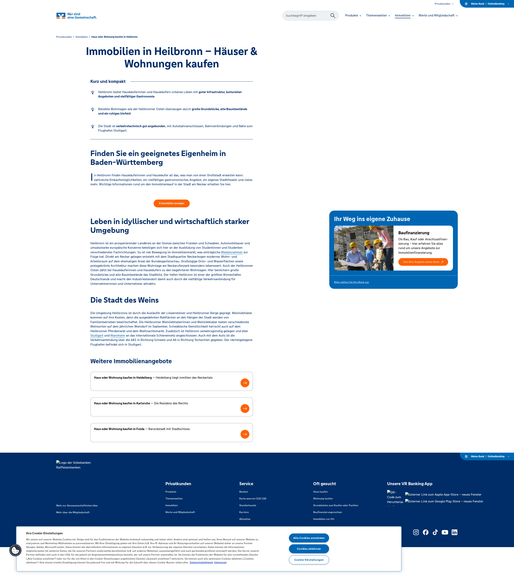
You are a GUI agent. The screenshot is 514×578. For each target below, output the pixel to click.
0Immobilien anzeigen (171, 203)
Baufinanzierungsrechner (327, 512)
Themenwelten (174, 498)
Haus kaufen (320, 491)
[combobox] (307, 15)
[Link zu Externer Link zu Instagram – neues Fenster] (416, 532)
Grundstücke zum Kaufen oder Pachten (335, 505)
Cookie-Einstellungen (309, 560)
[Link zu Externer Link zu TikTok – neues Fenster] (435, 532)
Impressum (220, 562)
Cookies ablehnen (309, 549)
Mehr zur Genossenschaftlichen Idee (77, 505)
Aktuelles (244, 519)
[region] (209, 549)
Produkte (170, 491)
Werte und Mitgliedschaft (180, 512)
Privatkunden (442, 3)
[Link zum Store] (444, 494)
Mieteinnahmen (232, 252)
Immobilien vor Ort (323, 519)
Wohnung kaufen (323, 498)
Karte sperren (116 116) (252, 498)
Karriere (244, 512)
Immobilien (171, 505)
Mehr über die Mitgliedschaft (73, 512)
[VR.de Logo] (77, 16)
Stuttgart (96, 335)
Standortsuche (247, 505)
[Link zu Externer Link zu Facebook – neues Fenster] (425, 532)
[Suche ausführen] (332, 15)
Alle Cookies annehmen (309, 538)
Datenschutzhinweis (201, 562)
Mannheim (117, 335)
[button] (423, 262)
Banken (243, 491)
